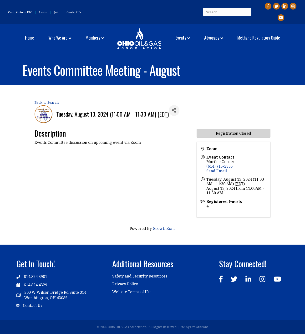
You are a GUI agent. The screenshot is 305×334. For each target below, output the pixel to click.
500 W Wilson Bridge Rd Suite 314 (55, 292)
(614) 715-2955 (219, 166)
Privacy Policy (125, 284)
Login (43, 12)
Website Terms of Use (132, 291)
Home (29, 38)
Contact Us (73, 12)
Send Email (216, 171)
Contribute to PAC (20, 12)
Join (57, 12)
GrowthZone (164, 228)
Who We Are (57, 38)
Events (181, 38)
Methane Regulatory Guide (258, 38)
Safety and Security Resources (139, 276)
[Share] (174, 110)
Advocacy (211, 38)
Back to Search (47, 102)
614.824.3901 (35, 276)
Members (93, 38)
